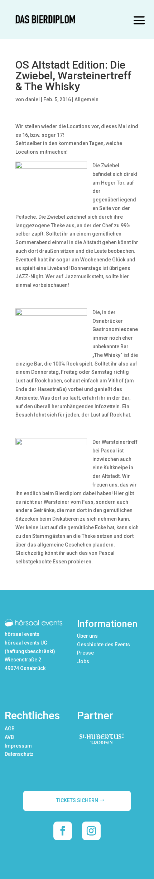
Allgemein (86, 99)
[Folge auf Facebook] (62, 831)
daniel (32, 99)
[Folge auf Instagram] (91, 831)
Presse (85, 653)
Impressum (18, 746)
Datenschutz (19, 754)
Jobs (83, 661)
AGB (10, 728)
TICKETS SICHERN (77, 800)
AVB (9, 737)
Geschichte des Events (103, 644)
